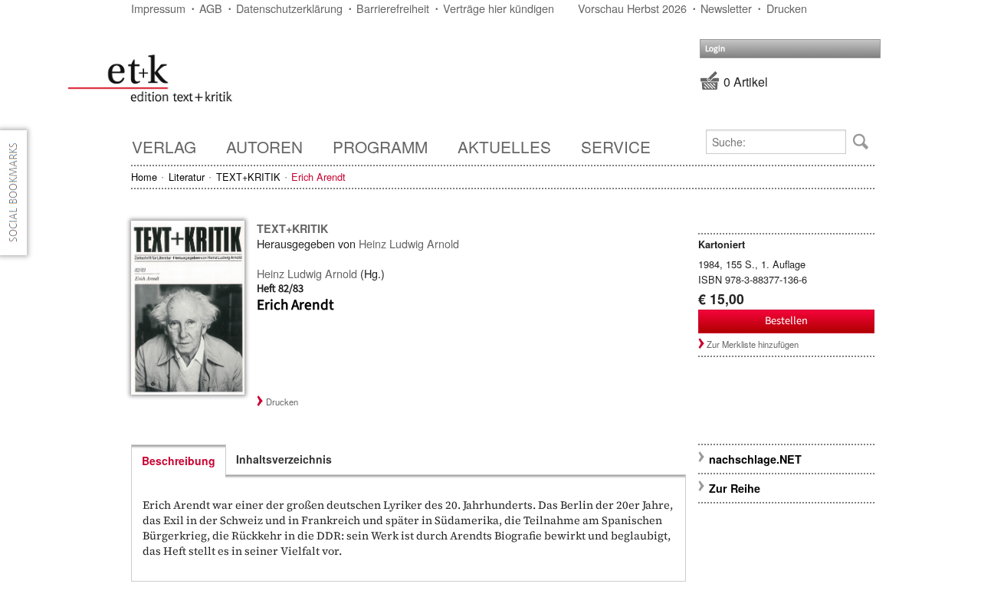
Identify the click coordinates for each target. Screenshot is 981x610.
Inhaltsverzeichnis (284, 459)
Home (144, 176)
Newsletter (726, 8)
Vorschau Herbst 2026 (632, 8)
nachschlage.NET (755, 459)
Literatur (187, 176)
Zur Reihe (734, 488)
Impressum (158, 8)
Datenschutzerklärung (289, 8)
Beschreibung (178, 460)
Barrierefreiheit (392, 8)
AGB (210, 8)
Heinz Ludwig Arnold (409, 243)
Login (715, 48)
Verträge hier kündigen (498, 8)
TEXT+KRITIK (248, 176)
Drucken (786, 8)
